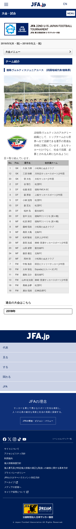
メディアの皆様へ (12, 486)
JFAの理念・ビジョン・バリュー (38, 421)
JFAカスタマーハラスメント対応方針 (22, 477)
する (5, 367)
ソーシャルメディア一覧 (62, 438)
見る (5, 357)
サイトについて (11, 448)
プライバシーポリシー (14, 472)
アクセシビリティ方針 (14, 453)
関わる (7, 376)
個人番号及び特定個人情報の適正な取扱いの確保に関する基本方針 (36, 467)
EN (65, 4)
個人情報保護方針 (12, 462)
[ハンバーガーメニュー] (6, 4)
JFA (5, 386)
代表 (5, 347)
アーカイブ (9, 482)
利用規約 (8, 458)
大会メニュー (12, 51)
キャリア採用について (14, 491)
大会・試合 (9, 13)
